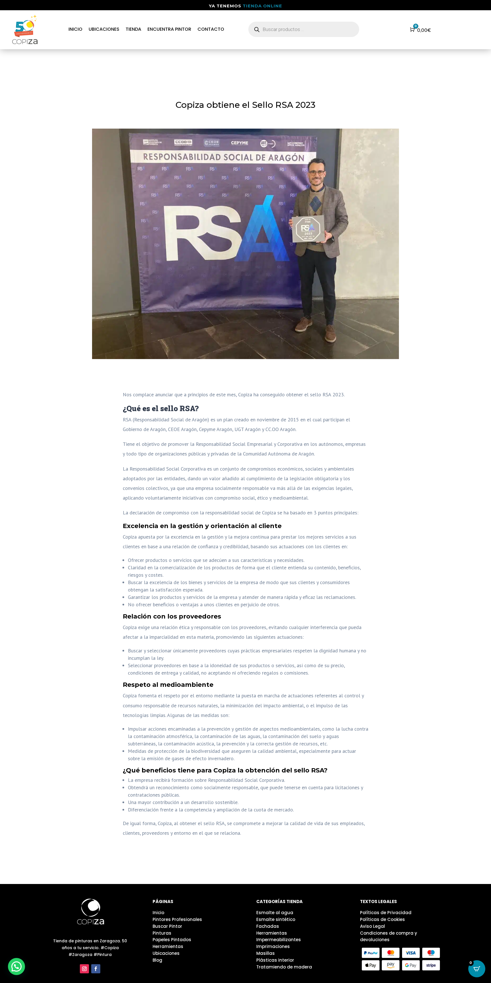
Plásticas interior (275, 960)
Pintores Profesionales (177, 919)
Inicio (75, 29)
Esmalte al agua (274, 913)
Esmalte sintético (275, 919)
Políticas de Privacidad (385, 913)
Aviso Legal (372, 926)
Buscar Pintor (167, 926)
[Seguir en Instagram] (84, 968)
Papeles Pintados (172, 940)
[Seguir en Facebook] (95, 968)
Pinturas (162, 933)
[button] (16, 966)
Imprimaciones (273, 946)
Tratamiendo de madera (284, 967)
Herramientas (168, 946)
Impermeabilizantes (278, 940)
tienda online (262, 6)
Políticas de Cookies (382, 919)
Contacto (210, 29)
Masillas (265, 953)
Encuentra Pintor (169, 29)
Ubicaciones (104, 29)
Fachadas (267, 926)
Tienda (133, 29)
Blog (157, 960)
